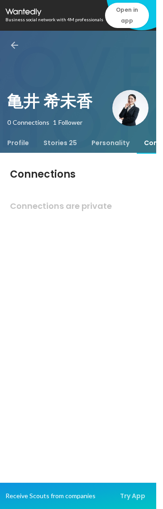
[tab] (18, 143)
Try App (132, 495)
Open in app (127, 15)
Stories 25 (60, 142)
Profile (18, 142)
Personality (110, 142)
